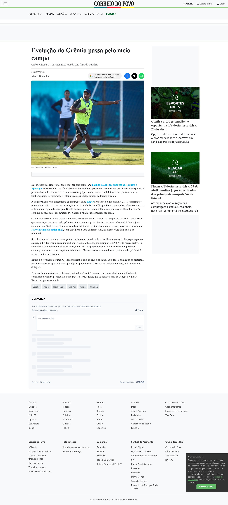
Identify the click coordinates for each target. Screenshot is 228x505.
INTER (100, 13)
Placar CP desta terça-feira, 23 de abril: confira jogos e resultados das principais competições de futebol (174, 192)
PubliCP (32, 415)
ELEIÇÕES (62, 13)
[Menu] (5, 3)
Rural (99, 406)
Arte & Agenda (138, 411)
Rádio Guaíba (172, 451)
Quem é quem (35, 463)
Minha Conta (137, 476)
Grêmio (33, 13)
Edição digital (206, 3)
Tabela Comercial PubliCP (109, 464)
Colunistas (33, 423)
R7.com (169, 459)
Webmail (135, 472)
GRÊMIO (89, 13)
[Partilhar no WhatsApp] (141, 76)
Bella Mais (136, 415)
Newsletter (33, 411)
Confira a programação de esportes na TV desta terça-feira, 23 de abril (174, 125)
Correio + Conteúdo (175, 402)
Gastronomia (137, 419)
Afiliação (32, 447)
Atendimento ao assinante (76, 447)
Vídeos (66, 406)
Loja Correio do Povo (141, 451)
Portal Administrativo (141, 464)
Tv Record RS (171, 455)
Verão (100, 423)
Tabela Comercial (105, 459)
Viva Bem (169, 415)
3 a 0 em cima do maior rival (47, 229)
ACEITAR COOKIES (206, 487)
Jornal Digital (137, 447)
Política (66, 415)
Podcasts (67, 402)
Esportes (101, 427)
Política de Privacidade (39, 471)
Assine (189, 3)
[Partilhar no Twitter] (134, 76)
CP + (133, 459)
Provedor (136, 468)
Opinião (32, 419)
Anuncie (101, 447)
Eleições (32, 406)
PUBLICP (111, 13)
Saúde (100, 419)
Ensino (100, 415)
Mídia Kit (101, 455)
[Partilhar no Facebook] (127, 76)
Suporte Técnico (139, 481)
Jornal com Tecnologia (176, 411)
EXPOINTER (76, 13)
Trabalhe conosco (37, 467)
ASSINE (50, 13)
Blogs (31, 427)
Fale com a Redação (72, 451)
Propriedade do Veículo (40, 451)
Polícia (66, 427)
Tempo (100, 411)
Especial (135, 427)
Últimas (32, 402)
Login (222, 3)
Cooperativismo (173, 406)
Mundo (100, 402)
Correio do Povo (173, 447)
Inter (133, 406)
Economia (68, 419)
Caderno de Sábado (141, 423)
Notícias (67, 411)
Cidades (67, 423)
